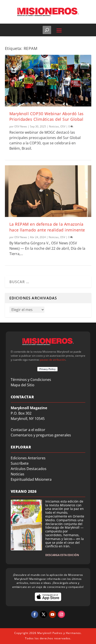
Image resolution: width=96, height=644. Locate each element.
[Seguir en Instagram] (61, 614)
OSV (62, 126)
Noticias (54, 126)
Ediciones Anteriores (28, 458)
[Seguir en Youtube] (52, 614)
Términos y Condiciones (31, 379)
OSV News (20, 126)
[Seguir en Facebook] (34, 614)
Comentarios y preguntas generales (41, 435)
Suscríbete (20, 463)
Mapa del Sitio (22, 384)
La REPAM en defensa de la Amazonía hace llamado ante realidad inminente (47, 226)
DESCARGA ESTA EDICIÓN (62, 555)
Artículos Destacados (28, 468)
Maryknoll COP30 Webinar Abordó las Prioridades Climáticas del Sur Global (46, 116)
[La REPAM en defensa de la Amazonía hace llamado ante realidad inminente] (48, 191)
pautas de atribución (52, 360)
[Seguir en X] (43, 614)
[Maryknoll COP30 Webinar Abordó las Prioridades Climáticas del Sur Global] (48, 80)
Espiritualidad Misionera (31, 479)
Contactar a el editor (28, 429)
